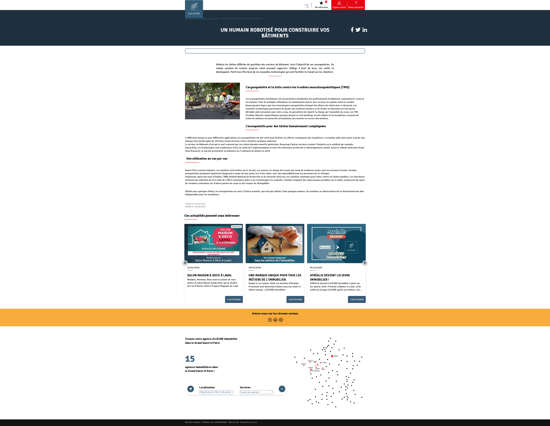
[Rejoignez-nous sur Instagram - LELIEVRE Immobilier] (280, 320)
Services (245, 387)
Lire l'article (234, 299)
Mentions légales (193, 422)
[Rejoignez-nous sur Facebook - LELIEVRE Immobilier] (270, 320)
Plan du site (233, 422)
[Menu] (306, 5)
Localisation (207, 387)
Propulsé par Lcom (248, 422)
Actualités (213, 18)
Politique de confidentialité (214, 422)
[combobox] (257, 392)
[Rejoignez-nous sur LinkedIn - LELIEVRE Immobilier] (275, 320)
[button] (365, 263)
